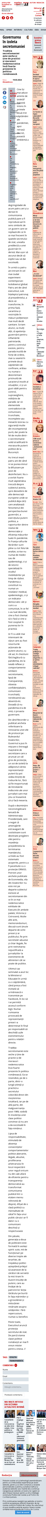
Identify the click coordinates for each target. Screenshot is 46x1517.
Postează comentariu (13, 1395)
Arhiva (26, 3)
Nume (5, 1369)
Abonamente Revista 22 (7, 10)
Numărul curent (18, 3)
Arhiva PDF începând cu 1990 (7, 4)
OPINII (9, 30)
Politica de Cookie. (31, 1509)
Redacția (40, 3)
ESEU (37, 30)
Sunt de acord (23, 1512)
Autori (33, 3)
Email (5, 1376)
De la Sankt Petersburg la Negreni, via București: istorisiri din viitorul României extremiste (14, 169)
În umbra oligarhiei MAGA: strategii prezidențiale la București (15, 147)
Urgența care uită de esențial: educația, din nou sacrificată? (14, 191)
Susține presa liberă (38, 43)
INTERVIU (18, 30)
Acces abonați (7, 13)
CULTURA (28, 30)
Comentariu (8, 1383)
